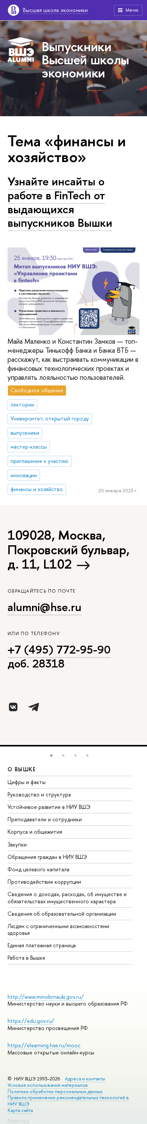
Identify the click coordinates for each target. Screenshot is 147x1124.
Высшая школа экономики (55, 10)
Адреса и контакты (85, 1078)
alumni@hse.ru (44, 607)
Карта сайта (20, 1110)
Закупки (17, 844)
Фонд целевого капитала (38, 869)
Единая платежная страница (42, 945)
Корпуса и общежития (35, 831)
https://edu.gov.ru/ (31, 1020)
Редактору (18, 1120)
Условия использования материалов (48, 1085)
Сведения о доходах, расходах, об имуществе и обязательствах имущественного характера (67, 897)
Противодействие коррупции (44, 881)
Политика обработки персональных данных (55, 1091)
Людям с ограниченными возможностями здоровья (58, 929)
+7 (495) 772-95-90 (59, 649)
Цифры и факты (27, 782)
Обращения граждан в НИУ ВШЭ (47, 856)
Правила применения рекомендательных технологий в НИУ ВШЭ (68, 1100)
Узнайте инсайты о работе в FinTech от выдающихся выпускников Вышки (60, 202)
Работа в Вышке (26, 957)
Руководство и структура (39, 794)
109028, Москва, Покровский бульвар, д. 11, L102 (68, 549)
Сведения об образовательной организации (62, 913)
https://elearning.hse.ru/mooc (44, 1045)
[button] (51, 755)
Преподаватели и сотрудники (45, 819)
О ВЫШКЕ (22, 769)
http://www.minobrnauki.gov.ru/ (46, 996)
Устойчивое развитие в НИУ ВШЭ (49, 806)
